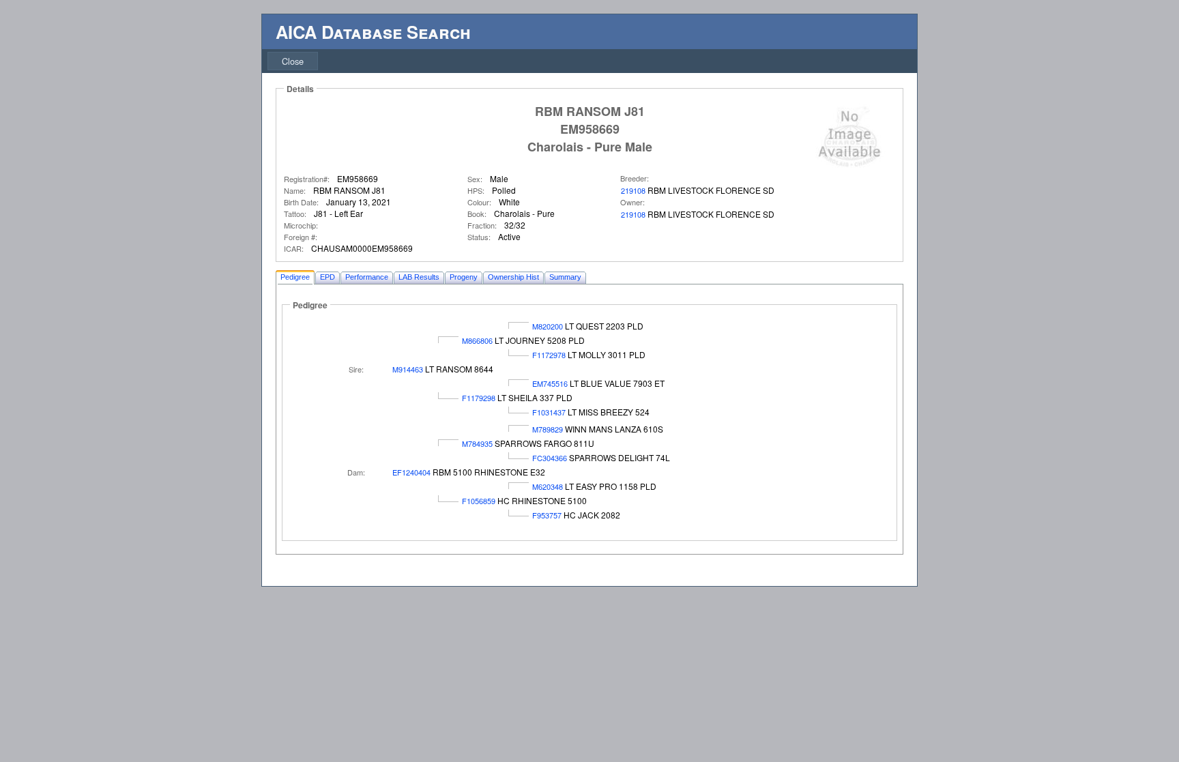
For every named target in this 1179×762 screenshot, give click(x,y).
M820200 (547, 326)
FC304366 (549, 457)
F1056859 (478, 500)
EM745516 (550, 383)
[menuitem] (292, 61)
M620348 (547, 486)
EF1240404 (411, 472)
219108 (633, 190)
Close (293, 61)
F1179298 (478, 397)
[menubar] (292, 61)
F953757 (547, 515)
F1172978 (549, 354)
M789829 (547, 429)
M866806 (477, 340)
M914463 (407, 369)
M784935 (477, 443)
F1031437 (549, 412)
